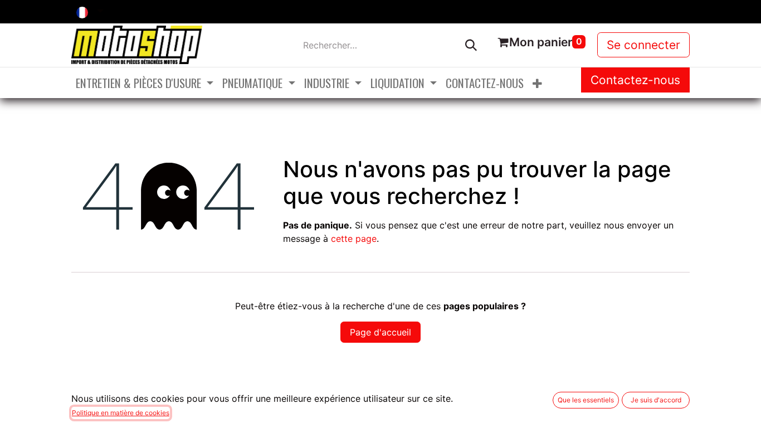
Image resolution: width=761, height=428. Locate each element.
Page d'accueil (380, 332)
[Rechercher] (471, 45)
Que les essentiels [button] (586, 400)
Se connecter (643, 45)
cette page (354, 238)
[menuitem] (144, 83)
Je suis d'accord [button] (656, 400)
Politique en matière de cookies (120, 412)
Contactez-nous (635, 80)
